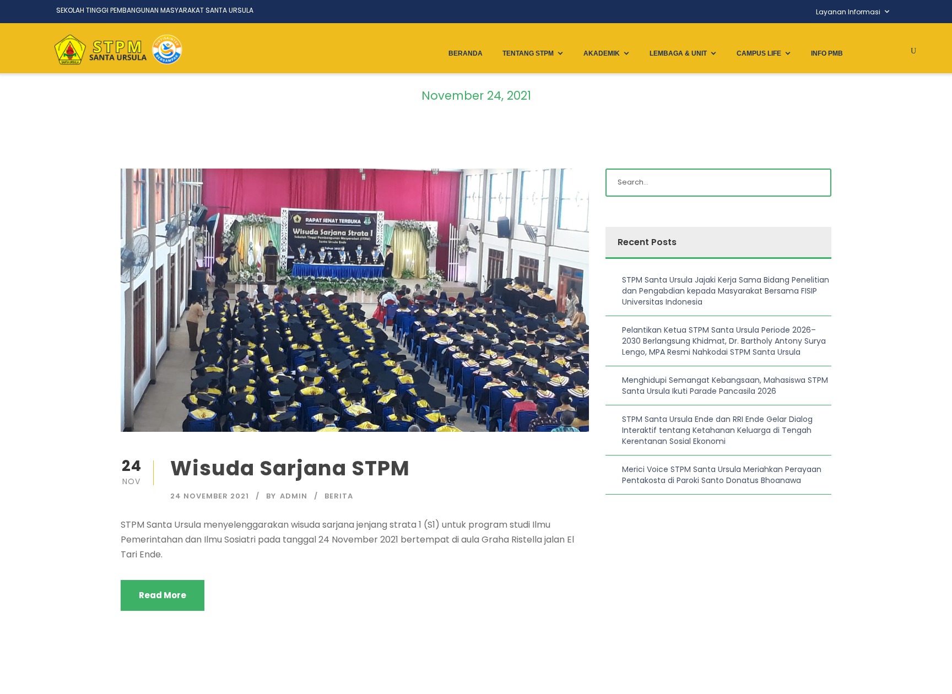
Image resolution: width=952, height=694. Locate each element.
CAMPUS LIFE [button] (759, 53)
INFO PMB (827, 53)
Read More (162, 595)
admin (293, 496)
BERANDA (465, 53)
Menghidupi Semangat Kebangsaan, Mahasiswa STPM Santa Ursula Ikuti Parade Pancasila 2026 (725, 386)
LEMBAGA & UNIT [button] (678, 53)
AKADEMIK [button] (601, 53)
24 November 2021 (209, 496)
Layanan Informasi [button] (848, 12)
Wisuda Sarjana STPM (290, 468)
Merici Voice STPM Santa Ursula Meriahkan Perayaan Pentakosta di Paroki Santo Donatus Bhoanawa (721, 475)
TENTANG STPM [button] (528, 53)
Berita (338, 496)
